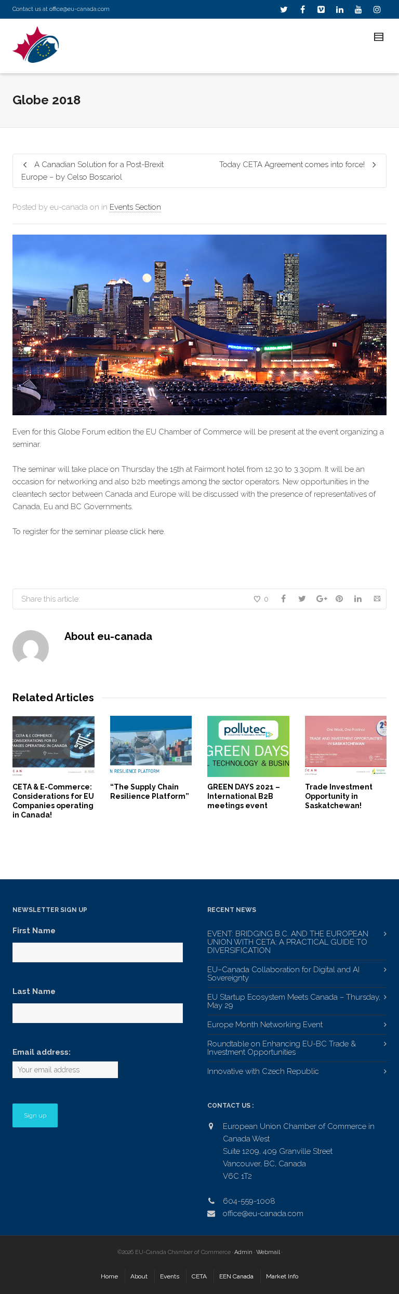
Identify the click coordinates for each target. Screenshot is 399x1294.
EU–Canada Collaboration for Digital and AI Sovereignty (283, 974)
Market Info (282, 1276)
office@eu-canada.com (79, 9)
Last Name (34, 991)
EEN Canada (236, 1276)
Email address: (41, 1052)
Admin (243, 1252)
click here (147, 531)
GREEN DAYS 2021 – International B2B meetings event (243, 796)
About (139, 1276)
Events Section (135, 207)
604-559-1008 (249, 1201)
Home (109, 1276)
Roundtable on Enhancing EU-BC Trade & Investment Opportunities (281, 1048)
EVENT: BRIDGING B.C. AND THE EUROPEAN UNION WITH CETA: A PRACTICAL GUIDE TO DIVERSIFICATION (287, 942)
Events (169, 1276)
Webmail (268, 1252)
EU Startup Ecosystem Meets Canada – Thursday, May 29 (293, 1001)
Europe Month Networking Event (265, 1024)
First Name (34, 930)
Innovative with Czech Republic (263, 1071)
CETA (199, 1276)
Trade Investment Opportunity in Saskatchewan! (339, 796)
